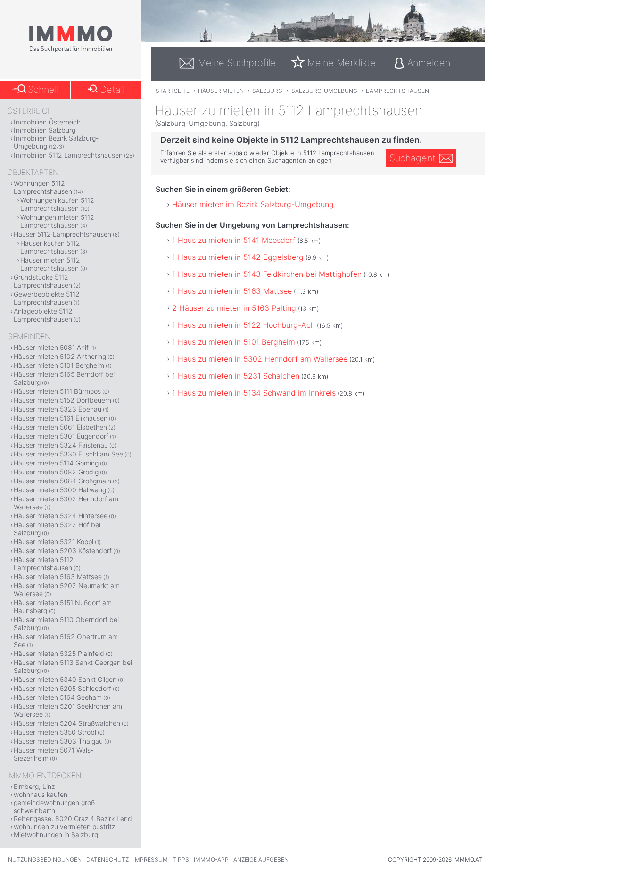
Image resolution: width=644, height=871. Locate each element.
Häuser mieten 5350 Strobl (55, 732)
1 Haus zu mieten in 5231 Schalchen (235, 376)
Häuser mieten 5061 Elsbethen (60, 427)
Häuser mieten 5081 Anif (51, 347)
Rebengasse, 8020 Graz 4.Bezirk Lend (73, 818)
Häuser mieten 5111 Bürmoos (57, 391)
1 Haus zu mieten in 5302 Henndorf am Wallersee (259, 359)
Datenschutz (107, 859)
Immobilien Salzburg (44, 130)
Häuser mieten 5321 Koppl (53, 542)
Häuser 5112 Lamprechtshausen (62, 234)
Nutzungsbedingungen (45, 859)
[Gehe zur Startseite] (70, 50)
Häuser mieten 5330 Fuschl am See (68, 454)
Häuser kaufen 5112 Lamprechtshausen (50, 247)
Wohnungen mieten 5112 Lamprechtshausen (57, 221)
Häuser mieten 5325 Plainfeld (59, 653)
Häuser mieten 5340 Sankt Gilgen (65, 679)
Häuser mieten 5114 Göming (56, 463)
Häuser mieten (221, 90)
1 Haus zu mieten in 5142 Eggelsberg (238, 257)
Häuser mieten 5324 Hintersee (60, 516)
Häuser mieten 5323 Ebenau (57, 409)
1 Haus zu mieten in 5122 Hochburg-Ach (243, 325)
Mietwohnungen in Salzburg (56, 834)
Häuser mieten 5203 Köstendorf (63, 551)
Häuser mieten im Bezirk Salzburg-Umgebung (253, 204)
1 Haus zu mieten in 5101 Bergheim (233, 342)
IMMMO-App (211, 859)
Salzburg (267, 90)
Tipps (181, 859)
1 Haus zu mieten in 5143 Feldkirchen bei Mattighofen (267, 274)
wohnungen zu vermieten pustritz (64, 826)
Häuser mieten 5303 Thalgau (58, 741)
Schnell (43, 89)
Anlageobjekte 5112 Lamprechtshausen (43, 315)
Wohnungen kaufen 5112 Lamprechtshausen (57, 204)
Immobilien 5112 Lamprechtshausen (68, 155)
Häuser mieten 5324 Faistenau (61, 445)
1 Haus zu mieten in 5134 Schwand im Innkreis (254, 393)
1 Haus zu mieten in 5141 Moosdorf (234, 240)
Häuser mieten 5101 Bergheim (59, 365)
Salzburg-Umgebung (324, 90)
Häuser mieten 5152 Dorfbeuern (62, 400)
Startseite (173, 90)
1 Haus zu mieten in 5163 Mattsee (232, 291)
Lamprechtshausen (397, 90)
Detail (112, 89)
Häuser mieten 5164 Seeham (58, 697)
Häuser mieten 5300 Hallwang (60, 490)
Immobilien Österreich (47, 122)
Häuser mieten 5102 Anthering (60, 356)
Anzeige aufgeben (261, 859)
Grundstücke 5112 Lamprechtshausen (43, 281)
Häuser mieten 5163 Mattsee (58, 576)
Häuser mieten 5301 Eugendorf (61, 436)
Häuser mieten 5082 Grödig (56, 472)
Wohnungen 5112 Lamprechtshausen (43, 187)
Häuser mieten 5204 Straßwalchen (67, 723)
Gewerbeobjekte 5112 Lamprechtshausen (47, 298)
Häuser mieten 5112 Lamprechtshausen (50, 264)
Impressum (150, 859)
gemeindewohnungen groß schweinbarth (54, 806)
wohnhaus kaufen (40, 794)
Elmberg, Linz (34, 786)
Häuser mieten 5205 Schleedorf (62, 688)
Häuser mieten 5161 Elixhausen (60, 418)
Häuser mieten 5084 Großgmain (62, 481)
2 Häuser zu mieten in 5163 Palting (234, 308)
